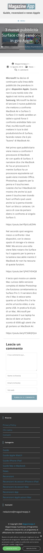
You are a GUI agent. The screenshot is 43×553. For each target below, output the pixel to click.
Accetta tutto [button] (11, 548)
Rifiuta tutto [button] (31, 548)
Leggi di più (19, 544)
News (31, 67)
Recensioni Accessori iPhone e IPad (20, 481)
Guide (6, 450)
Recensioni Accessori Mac (16, 486)
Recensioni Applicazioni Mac (17, 497)
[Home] (2, 47)
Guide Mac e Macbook (14, 465)
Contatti (7, 435)
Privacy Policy (9, 425)
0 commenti (23, 70)
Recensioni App (10, 492)
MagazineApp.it (22, 64)
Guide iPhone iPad (12, 460)
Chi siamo (7, 430)
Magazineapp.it (29, 524)
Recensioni (8, 476)
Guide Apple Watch (12, 455)
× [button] (41, 536)
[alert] (21, 543)
